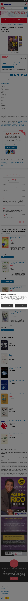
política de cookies (15, 302)
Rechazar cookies (7, 305)
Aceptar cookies (20, 305)
